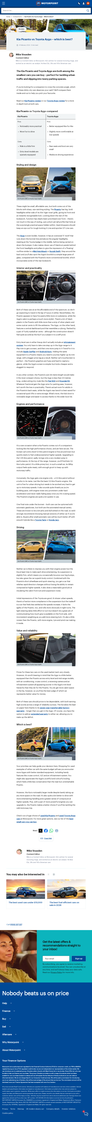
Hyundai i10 (65, 381)
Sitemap (20, 1109)
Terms (12, 1109)
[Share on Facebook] (46, 832)
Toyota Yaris (40, 520)
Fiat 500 (52, 381)
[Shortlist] (88, 3)
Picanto (57, 209)
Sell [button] (4, 1026)
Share (35, 830)
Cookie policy (7, 1113)
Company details (52, 1109)
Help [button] (4, 1003)
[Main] (47, 3)
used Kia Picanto (47, 816)
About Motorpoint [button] (11, 1050)
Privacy (5, 1109)
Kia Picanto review (32, 101)
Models (21, 29)
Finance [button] (6, 1011)
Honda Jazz (54, 520)
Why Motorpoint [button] (10, 1042)
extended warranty (39, 714)
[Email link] (56, 832)
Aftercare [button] (7, 1034)
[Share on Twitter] (40, 832)
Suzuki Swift (55, 251)
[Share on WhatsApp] (51, 832)
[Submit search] (88, 10)
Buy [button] (4, 1019)
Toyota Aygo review (56, 101)
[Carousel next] (48, 874)
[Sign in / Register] (83, 3)
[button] (3, 3)
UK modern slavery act (35, 1109)
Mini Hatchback (40, 251)
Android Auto (46, 352)
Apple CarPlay (29, 352)
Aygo (22, 236)
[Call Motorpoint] (79, 3)
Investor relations (68, 1109)
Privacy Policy (56, 972)
